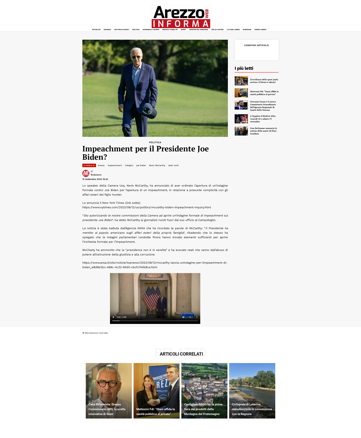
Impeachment (115, 165)
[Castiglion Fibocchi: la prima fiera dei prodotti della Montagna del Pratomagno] (204, 390)
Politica (155, 142)
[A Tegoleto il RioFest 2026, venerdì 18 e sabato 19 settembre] (241, 119)
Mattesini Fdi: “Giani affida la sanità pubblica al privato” (264, 93)
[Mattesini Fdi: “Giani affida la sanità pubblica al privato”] (241, 93)
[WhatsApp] (260, 52)
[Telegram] (267, 52)
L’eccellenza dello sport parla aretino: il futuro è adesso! (264, 81)
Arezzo (101, 165)
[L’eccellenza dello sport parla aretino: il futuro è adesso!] (241, 80)
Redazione (96, 174)
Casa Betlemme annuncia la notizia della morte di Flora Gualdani (263, 131)
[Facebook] (241, 52)
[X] (247, 52)
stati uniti (173, 165)
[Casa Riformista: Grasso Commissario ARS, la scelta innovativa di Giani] (109, 390)
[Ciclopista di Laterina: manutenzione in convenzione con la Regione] (252, 390)
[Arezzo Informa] (180, 17)
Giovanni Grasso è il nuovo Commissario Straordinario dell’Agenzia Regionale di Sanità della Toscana (263, 105)
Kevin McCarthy (157, 165)
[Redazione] (86, 173)
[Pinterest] (254, 52)
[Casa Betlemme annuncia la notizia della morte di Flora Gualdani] (241, 131)
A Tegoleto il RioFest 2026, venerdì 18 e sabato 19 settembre (263, 119)
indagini (129, 165)
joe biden (141, 165)
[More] (273, 52)
